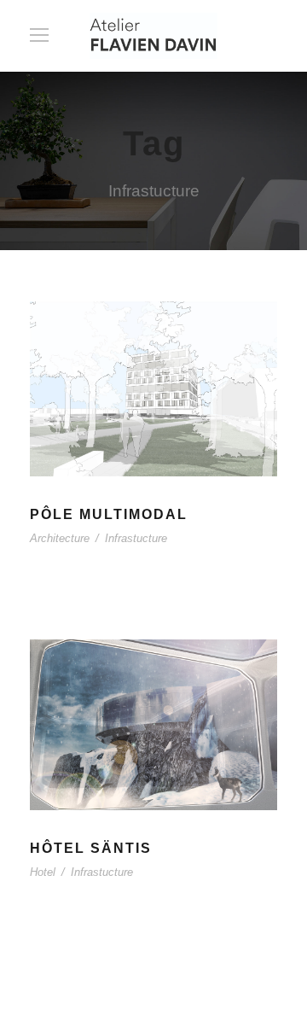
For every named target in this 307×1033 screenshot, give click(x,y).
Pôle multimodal (109, 514)
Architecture (60, 538)
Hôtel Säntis (91, 848)
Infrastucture (136, 538)
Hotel (42, 872)
